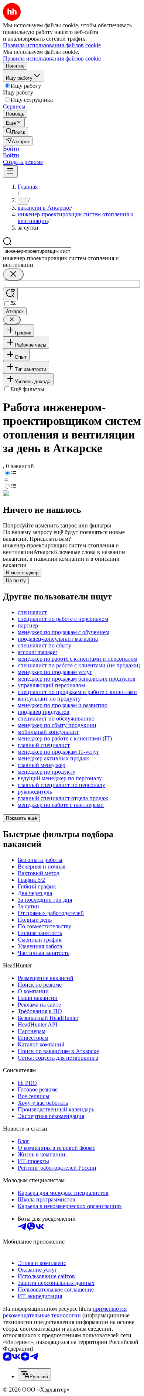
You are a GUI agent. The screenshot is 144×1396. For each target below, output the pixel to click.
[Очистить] (13, 274)
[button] (11, 148)
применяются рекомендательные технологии (65, 1312)
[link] (15, 131)
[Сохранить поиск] (10, 294)
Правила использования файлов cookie (52, 58)
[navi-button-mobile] (10, 171)
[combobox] (37, 251)
